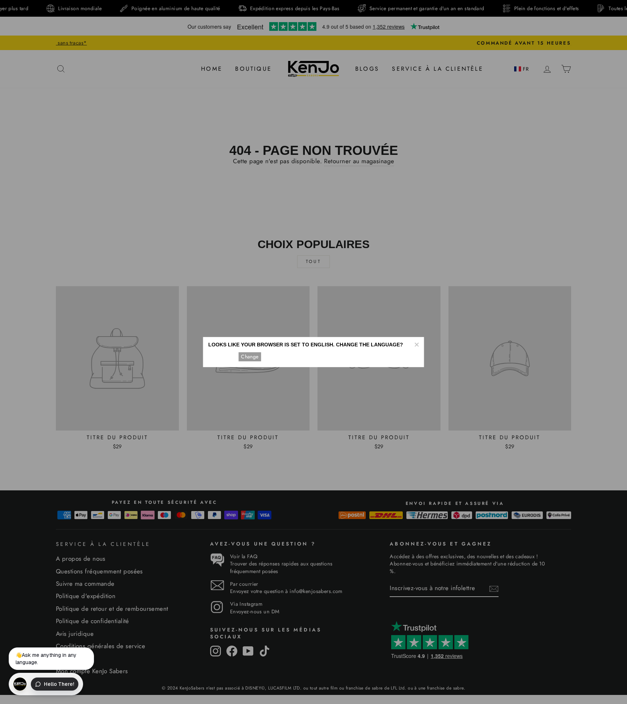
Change (249, 356)
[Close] (416, 344)
